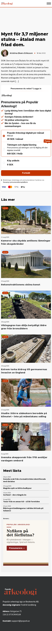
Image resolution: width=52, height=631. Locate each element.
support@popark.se (21, 620)
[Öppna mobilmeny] (49, 3)
